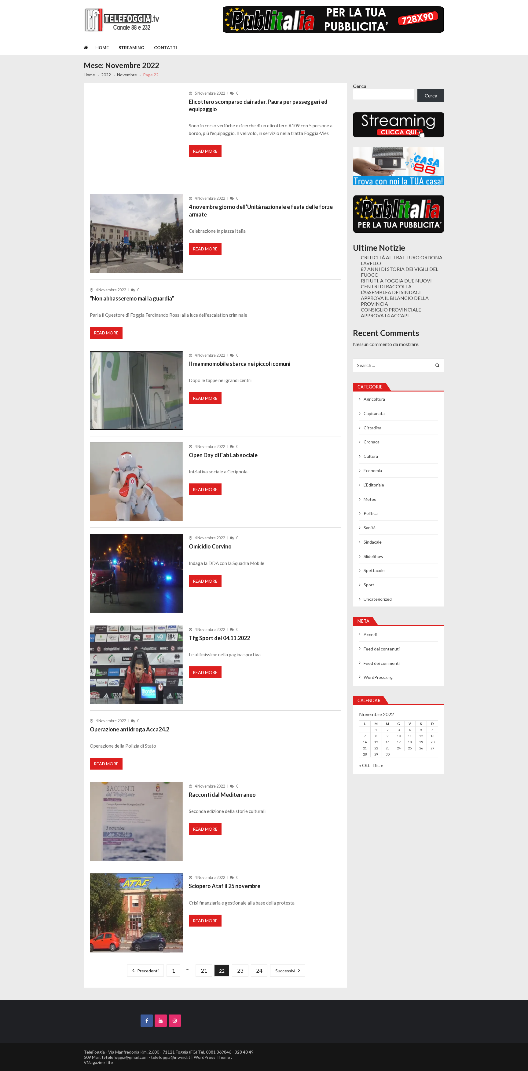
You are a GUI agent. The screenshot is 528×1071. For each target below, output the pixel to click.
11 (410, 736)
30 (387, 754)
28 (365, 754)
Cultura (371, 456)
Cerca (359, 86)
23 (240, 970)
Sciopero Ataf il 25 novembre (224, 886)
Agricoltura (374, 399)
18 (410, 742)
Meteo (370, 499)
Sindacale (373, 542)
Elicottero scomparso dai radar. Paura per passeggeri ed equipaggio (258, 105)
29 (376, 754)
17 (399, 742)
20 (432, 742)
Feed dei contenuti (382, 648)
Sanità (370, 527)
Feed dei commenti (382, 663)
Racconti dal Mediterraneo (222, 794)
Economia (373, 470)
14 (365, 742)
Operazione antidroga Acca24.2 (129, 729)
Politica (371, 513)
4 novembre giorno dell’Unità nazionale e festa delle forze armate (261, 210)
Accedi (370, 634)
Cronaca (372, 441)
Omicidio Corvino (210, 546)
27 (432, 748)
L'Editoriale (374, 484)
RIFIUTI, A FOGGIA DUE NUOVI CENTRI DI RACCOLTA (396, 283)
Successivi (285, 970)
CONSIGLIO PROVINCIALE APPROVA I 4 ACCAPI (391, 312)
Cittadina (372, 427)
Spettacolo (374, 570)
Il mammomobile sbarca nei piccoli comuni (239, 363)
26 (421, 748)
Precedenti (148, 970)
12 (421, 736)
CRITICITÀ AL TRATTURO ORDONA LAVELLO (401, 260)
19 (421, 742)
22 (376, 748)
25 (410, 748)
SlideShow (373, 556)
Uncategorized (378, 599)
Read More (205, 151)
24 (259, 970)
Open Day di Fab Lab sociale (223, 455)
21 (204, 970)
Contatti (165, 47)
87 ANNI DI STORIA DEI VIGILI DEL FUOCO (399, 272)
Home (102, 47)
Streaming (131, 47)
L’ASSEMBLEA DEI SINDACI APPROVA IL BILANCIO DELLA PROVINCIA (395, 298)
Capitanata (374, 413)
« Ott (364, 765)
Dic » (377, 765)
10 (399, 736)
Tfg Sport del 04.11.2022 (219, 638)
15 (376, 742)
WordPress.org (378, 677)
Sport (369, 584)
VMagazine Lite (98, 1062)
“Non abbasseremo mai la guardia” (132, 298)
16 (387, 742)
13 (432, 736)
